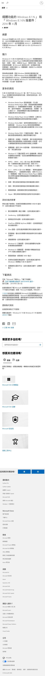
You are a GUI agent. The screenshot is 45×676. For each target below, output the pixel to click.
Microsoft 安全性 (8, 429)
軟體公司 (5, 627)
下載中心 (5, 517)
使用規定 (19, 669)
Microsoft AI (6, 572)
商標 (24, 669)
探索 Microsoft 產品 (8, 500)
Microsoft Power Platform (9, 624)
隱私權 (13, 669)
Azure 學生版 (6, 562)
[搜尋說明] (8, 3)
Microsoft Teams (7, 597)
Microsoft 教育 (6, 538)
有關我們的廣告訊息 (32, 669)
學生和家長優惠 (7, 559)
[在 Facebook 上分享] (3, 323)
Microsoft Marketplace (9, 620)
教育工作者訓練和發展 (9, 555)
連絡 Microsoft (6, 669)
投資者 (4, 651)
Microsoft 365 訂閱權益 (10, 385)
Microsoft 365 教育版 (8, 548)
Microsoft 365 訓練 (8, 407)
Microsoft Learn (7, 610)
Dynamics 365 (6, 583)
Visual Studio (6, 631)
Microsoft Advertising (8, 590)
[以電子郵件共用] (13, 323)
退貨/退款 (5, 524)
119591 (5, 293)
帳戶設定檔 (6, 514)
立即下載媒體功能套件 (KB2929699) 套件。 (19, 281)
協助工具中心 (6, 450)
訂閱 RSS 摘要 (9, 327)
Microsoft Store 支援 (8, 521)
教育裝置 (5, 541)
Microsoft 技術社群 (8, 617)
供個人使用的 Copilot (8, 493)
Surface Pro (6, 483)
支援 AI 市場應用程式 (8, 614)
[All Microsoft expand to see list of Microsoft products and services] (2, 3)
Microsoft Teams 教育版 (9, 545)
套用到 (6, 28)
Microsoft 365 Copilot (8, 593)
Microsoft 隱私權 (7, 648)
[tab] (7, 360)
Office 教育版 (6, 552)
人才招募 (5, 641)
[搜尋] (40, 345)
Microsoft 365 (6, 497)
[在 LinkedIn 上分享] (7, 323)
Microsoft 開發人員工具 (9, 607)
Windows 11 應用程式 (8, 504)
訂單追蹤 (5, 528)
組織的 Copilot (6, 490)
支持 (3, 8)
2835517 (5, 315)
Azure (4, 579)
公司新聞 (5, 644)
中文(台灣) (8, 658)
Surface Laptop (6, 486)
